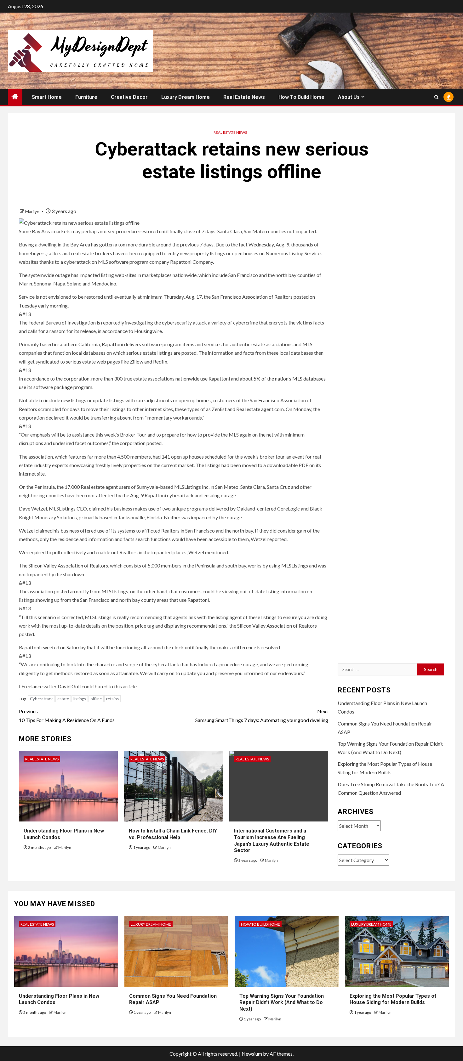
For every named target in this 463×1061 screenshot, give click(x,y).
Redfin (160, 361)
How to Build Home (301, 97)
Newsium (252, 1054)
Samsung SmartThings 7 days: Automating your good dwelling (261, 715)
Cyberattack (41, 698)
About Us (349, 97)
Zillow (136, 361)
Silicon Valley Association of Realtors (68, 565)
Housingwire (148, 331)
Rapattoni (112, 344)
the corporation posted (137, 443)
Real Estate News (244, 97)
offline (96, 698)
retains (112, 698)
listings (79, 698)
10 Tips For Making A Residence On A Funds (67, 715)
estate (63, 698)
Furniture (86, 97)
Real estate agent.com (260, 409)
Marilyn (32, 211)
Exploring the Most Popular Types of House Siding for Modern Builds (393, 999)
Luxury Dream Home (185, 97)
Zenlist (219, 409)
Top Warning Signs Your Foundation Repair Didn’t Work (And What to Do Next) (281, 1002)
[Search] (436, 97)
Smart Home (47, 97)
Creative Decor (129, 97)
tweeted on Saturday (63, 647)
